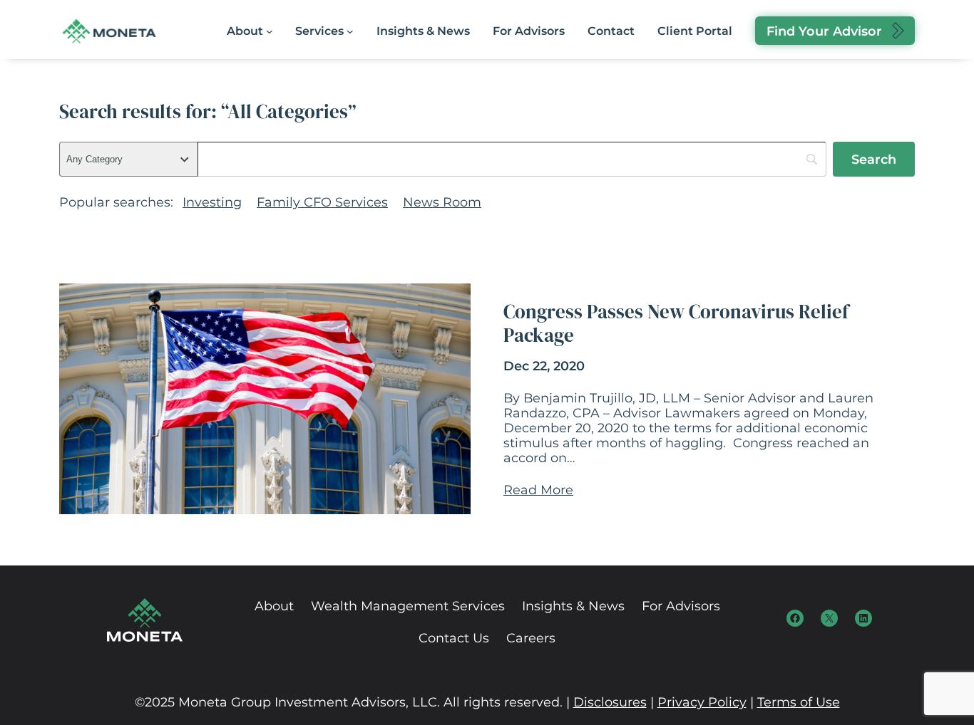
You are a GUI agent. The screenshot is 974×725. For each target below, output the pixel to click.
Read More (538, 489)
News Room (442, 201)
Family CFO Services (322, 201)
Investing (212, 201)
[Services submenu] (350, 31)
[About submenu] (269, 31)
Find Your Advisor (824, 31)
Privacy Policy (702, 701)
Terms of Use (798, 701)
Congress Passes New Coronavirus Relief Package (676, 323)
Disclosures (610, 701)
